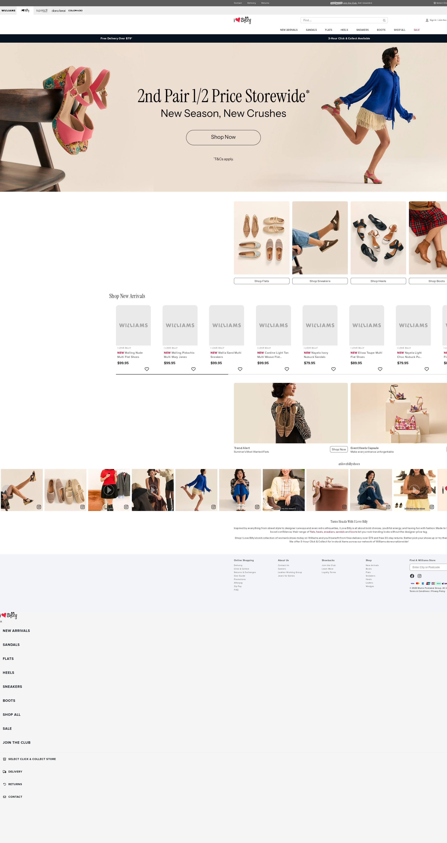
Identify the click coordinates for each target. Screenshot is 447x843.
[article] (22, 490)
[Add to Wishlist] (147, 369)
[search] (384, 20)
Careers (282, 569)
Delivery (251, 3)
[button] (109, 490)
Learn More (328, 569)
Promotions (240, 579)
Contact (238, 3)
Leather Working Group (290, 572)
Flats (368, 572)
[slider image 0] (223, 190)
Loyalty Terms (329, 572)
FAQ (236, 590)
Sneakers (370, 576)
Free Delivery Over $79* (116, 38)
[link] (39, 507)
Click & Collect (241, 569)
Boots (369, 569)
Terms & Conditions (420, 591)
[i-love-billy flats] (262, 237)
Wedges (370, 586)
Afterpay (238, 583)
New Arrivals (372, 565)
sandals (340, 531)
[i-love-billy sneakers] (320, 237)
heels (319, 531)
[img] (22, 490)
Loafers (369, 583)
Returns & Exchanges (245, 572)
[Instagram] (420, 577)
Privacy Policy (438, 591)
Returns (265, 3)
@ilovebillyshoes (349, 464)
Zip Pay (237, 586)
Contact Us (283, 565)
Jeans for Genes (286, 576)
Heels (369, 579)
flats (312, 531)
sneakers (329, 531)
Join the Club (329, 565)
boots (354, 531)
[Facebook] (412, 577)
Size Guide (239, 576)
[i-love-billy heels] (378, 237)
